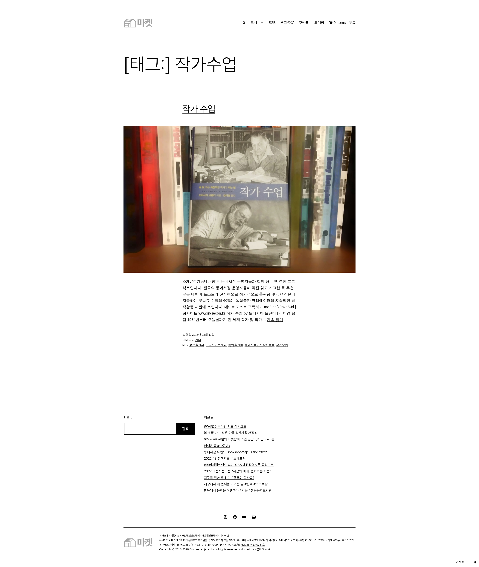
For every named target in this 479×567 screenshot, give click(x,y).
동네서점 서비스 (167, 540)
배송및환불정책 (210, 535)
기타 (198, 339)
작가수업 (282, 345)
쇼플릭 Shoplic (263, 549)
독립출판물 (235, 345)
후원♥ (304, 22)
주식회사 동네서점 (246, 540)
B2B (272, 22)
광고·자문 (287, 22)
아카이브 (224, 535)
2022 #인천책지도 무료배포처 (224, 458)
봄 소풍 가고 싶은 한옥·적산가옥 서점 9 (230, 433)
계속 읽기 (275, 320)
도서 (254, 22)
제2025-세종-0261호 (253, 544)
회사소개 (163, 535)
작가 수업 (198, 108)
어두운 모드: (464, 561)
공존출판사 (196, 345)
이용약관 (174, 535)
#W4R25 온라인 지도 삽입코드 (225, 426)
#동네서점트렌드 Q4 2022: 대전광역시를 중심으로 (239, 465)
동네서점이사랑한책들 (259, 345)
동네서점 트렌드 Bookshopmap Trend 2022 (235, 452)
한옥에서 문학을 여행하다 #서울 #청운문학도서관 (238, 490)
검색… (127, 418)
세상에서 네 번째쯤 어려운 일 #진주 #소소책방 (236, 484)
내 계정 (319, 22)
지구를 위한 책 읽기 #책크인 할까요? (229, 478)
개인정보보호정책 (191, 535)
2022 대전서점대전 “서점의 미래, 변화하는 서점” (237, 471)
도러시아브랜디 (216, 345)
